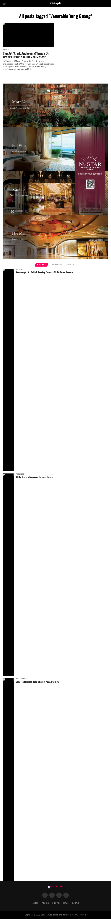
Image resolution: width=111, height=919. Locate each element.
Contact (75, 902)
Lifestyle (56, 902)
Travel (65, 902)
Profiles (45, 902)
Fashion (35, 902)
